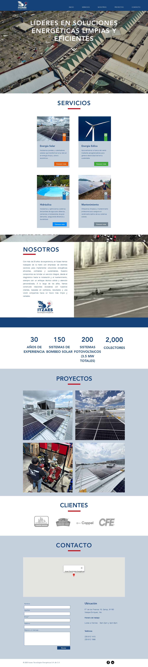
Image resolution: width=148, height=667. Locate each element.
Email (26, 617)
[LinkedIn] (112, 662)
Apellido (27, 610)
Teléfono (27, 623)
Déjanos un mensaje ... (32, 630)
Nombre (27, 603)
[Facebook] (108, 662)
